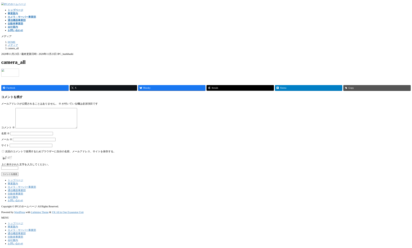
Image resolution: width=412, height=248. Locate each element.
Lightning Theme (40, 212)
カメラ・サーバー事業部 (22, 187)
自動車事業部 (15, 193)
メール (6, 139)
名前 (5, 133)
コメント (8, 127)
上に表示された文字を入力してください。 (25, 164)
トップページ (15, 180)
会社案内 (13, 197)
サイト (5, 145)
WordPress (19, 212)
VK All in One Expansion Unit (68, 212)
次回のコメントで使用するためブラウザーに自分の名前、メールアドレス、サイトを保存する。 (60, 151)
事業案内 (13, 183)
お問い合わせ (15, 200)
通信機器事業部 (17, 190)
